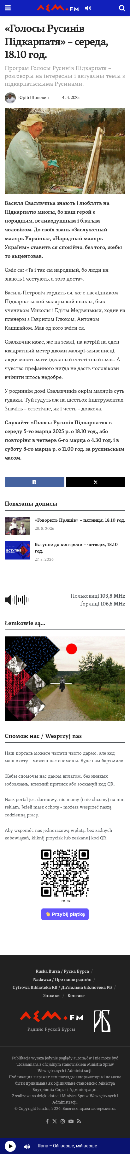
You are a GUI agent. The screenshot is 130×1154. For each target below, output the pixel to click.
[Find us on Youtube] (71, 1121)
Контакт (76, 995)
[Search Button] (122, 8)
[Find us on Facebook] (47, 1121)
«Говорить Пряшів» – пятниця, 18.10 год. (80, 520)
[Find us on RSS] (79, 1121)
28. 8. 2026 (44, 528)
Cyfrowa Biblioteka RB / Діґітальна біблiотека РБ (62, 987)
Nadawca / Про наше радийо (62, 979)
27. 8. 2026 (44, 559)
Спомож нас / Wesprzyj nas (43, 736)
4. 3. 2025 (71, 97)
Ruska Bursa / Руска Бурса (62, 971)
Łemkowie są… (25, 623)
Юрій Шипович (33, 97)
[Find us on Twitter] (54, 1121)
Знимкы (52, 995)
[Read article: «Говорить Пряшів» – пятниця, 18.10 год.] (17, 526)
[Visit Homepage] (58, 8)
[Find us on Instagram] (63, 1121)
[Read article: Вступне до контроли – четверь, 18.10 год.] (17, 550)
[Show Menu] (8, 8)
